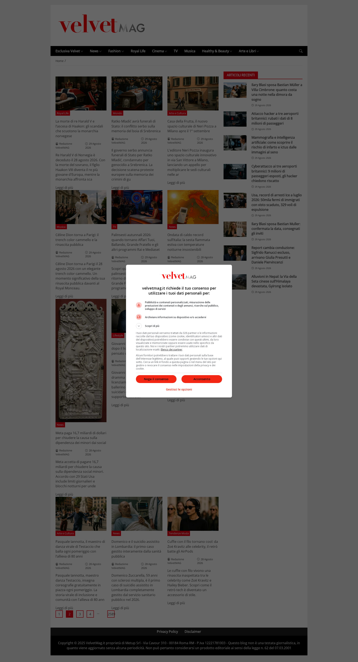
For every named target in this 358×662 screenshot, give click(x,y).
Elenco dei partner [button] (171, 349)
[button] (179, 326)
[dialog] (179, 331)
